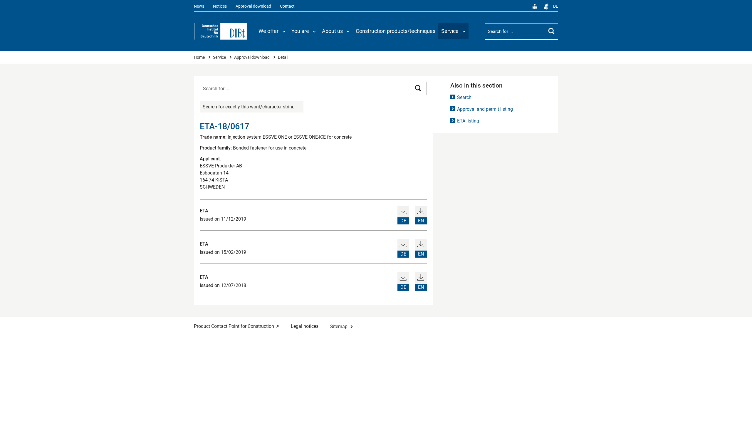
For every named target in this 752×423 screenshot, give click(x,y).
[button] (272, 31)
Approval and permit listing (485, 109)
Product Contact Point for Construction (234, 326)
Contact (287, 6)
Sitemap (339, 326)
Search (464, 97)
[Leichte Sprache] (535, 6)
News (199, 6)
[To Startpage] (220, 31)
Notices (220, 6)
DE (555, 6)
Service (220, 57)
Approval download (253, 6)
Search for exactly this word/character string (249, 107)
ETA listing (468, 121)
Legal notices (304, 326)
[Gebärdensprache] (546, 6)
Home (200, 57)
